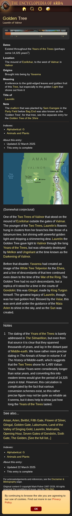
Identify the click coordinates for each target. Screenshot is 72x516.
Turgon (62, 290)
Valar (59, 299)
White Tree (27, 268)
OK (36, 509)
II (16, 36)
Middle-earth (19, 351)
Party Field (11, 111)
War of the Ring (51, 277)
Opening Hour (12, 433)
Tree (22, 18)
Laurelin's (50, 225)
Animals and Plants (18, 133)
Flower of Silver (55, 420)
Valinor (18, 22)
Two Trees (35, 225)
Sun (53, 308)
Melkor (11, 252)
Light (55, 86)
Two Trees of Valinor (31, 216)
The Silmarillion (36, 338)
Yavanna (36, 74)
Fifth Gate (37, 420)
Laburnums (39, 424)
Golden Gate (22, 424)
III (41, 36)
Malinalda (52, 429)
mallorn (14, 108)
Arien (6, 308)
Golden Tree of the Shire (23, 118)
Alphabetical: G (16, 129)
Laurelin (7, 22)
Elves (60, 268)
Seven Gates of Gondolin (39, 433)
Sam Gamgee (51, 108)
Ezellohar (27, 61)
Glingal (33, 290)
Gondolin (9, 290)
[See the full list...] (39, 438)
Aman (7, 420)
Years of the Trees (43, 48)
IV (63, 36)
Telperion (41, 268)
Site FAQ (49, 489)
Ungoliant (29, 252)
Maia (59, 303)
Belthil (25, 420)
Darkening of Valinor (16, 256)
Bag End (31, 111)
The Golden (19, 438)
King (54, 290)
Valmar (55, 61)
